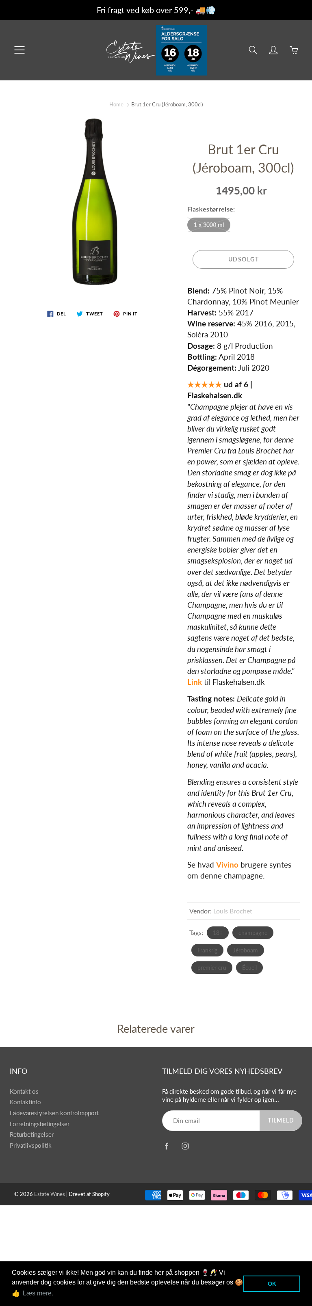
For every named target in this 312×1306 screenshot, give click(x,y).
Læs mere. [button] (38, 1293)
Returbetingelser (32, 1134)
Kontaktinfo (25, 1102)
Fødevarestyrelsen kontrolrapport (54, 1113)
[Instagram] (185, 1146)
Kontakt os (24, 1091)
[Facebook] (166, 1146)
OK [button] (272, 1283)
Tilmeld (281, 1120)
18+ (218, 932)
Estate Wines (49, 1194)
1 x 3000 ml (209, 224)
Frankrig (207, 950)
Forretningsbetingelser (39, 1123)
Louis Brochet (232, 911)
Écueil (249, 967)
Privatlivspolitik (31, 1145)
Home (116, 104)
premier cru (211, 967)
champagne (252, 932)
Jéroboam (245, 950)
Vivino (227, 864)
